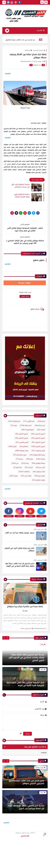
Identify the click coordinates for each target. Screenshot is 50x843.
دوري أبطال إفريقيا (37, 455)
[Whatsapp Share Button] (20, 213)
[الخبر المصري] (25, 15)
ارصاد (14, 425)
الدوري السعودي (38, 442)
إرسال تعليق (25, 296)
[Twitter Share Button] (33, 213)
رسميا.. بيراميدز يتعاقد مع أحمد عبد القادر (19, 532)
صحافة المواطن (38, 463)
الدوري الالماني (21, 434)
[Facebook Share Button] (38, 213)
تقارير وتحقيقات (38, 450)
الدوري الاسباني (38, 434)
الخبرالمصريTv (27, 429)
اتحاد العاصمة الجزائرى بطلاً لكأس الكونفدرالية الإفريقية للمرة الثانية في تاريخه (25, 684)
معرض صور (40, 476)
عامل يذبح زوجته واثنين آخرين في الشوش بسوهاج (19, 549)
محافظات (27, 50)
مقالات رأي (26, 476)
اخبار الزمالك (14, 421)
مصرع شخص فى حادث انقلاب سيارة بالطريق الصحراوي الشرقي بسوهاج (26, 773)
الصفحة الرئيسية (38, 50)
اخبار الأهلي (28, 421)
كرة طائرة (18, 467)
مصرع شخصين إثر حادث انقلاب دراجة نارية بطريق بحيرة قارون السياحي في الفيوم (19, 565)
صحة (25, 463)
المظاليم (24, 446)
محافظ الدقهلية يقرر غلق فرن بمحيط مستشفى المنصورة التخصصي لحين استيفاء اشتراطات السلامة (20, 185)
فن (15, 463)
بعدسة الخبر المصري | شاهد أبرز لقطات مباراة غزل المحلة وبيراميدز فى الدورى (26, 798)
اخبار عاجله (40, 425)
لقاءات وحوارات (39, 471)
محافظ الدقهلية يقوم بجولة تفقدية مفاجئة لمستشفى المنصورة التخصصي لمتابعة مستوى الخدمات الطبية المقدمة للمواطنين (21, 195)
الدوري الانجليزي (38, 438)
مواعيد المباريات (38, 480)
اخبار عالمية (26, 425)
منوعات (14, 476)
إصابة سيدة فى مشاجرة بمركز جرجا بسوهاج (25, 606)
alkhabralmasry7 (39, 628)
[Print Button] (12, 213)
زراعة (29, 459)
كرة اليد (29, 467)
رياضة (40, 459)
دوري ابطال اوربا (19, 455)
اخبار (41, 421)
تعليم (13, 446)
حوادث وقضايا (21, 450)
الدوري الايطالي (21, 438)
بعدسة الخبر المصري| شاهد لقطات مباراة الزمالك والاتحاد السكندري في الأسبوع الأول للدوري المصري (26, 657)
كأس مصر (40, 467)
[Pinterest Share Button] (29, 213)
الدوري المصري (38, 446)
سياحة (19, 459)
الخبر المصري (25, 835)
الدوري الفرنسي (22, 442)
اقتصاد (41, 429)
